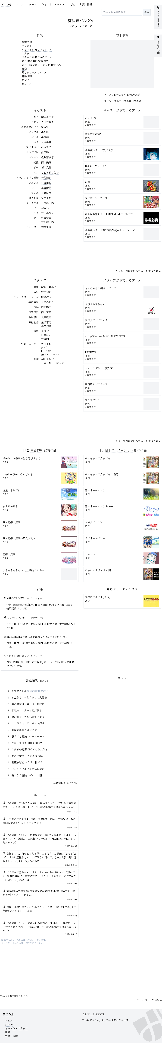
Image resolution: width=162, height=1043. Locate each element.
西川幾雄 (46, 162)
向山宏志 (46, 312)
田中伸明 (46, 351)
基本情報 (27, 42)
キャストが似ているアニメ (37, 49)
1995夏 (137, 101)
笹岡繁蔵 (46, 218)
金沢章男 (46, 322)
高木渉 (45, 137)
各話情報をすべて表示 (65, 783)
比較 (72, 4)
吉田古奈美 (47, 122)
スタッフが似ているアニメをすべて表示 (138, 441)
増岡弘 (45, 208)
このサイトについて (93, 1014)
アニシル (6, 4)
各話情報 (27, 76)
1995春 (127, 101)
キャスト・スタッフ (53, 4)
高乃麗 (45, 132)
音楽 (24, 68)
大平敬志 (46, 317)
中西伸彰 (46, 292)
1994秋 (107, 101)
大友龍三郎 (47, 222)
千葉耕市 (46, 193)
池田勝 (45, 152)
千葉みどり (47, 302)
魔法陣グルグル (19, 996)
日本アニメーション (52, 363)
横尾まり (46, 227)
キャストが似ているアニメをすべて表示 (138, 271)
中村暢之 (46, 307)
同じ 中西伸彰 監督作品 (35, 61)
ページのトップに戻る (149, 1000)
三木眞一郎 (47, 203)
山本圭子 (46, 147)
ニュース (27, 84)
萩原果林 (46, 142)
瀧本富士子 (47, 117)
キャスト (27, 46)
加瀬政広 (46, 297)
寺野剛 (45, 339)
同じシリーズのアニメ (34, 72)
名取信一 (46, 331)
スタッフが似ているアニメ (37, 57)
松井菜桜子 (47, 157)
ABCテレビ (47, 359)
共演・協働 (86, 4)
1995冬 (117, 101)
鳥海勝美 (46, 188)
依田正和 (46, 344)
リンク (25, 80)
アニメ (20, 4)
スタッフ (27, 53)
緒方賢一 (46, 127)
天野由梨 (46, 182)
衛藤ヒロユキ (48, 287)
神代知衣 (46, 177)
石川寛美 (46, 167)
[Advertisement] (122, 255)
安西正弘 (46, 198)
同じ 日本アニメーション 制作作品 (41, 65)
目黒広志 (46, 335)
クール (33, 4)
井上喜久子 (47, 213)
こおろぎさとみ (50, 172)
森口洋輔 (46, 326)
